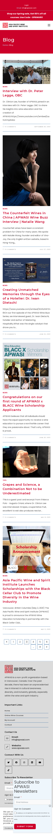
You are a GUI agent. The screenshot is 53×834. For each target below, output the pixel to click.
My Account (10, 720)
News (5, 87)
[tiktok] (8, 770)
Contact (8, 725)
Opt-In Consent (13, 795)
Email (7, 782)
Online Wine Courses (14, 715)
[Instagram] (24, 762)
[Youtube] (39, 762)
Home (5, 45)
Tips (5, 480)
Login (26, 5)
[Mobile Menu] (49, 25)
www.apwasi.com (20, 748)
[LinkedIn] (32, 762)
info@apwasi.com (29, 8)
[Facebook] (16, 762)
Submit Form (25, 826)
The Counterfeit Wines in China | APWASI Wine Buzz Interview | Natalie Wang (25, 217)
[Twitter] (8, 762)
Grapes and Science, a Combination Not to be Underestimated (22, 489)
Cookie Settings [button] (11, 828)
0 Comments (10, 127)
